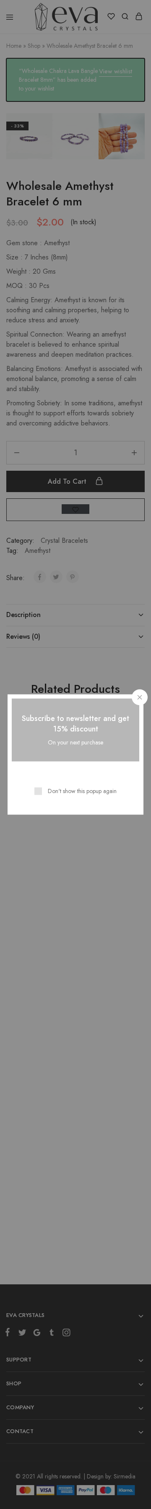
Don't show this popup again (82, 791)
